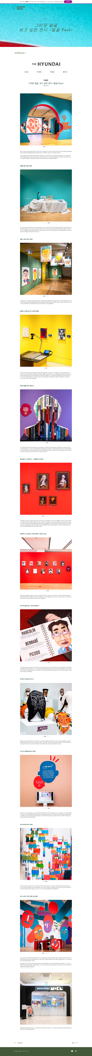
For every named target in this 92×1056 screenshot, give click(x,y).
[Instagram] (76, 1051)
